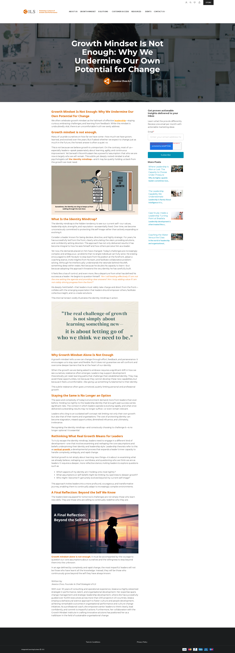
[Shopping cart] (199, 2)
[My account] (186, 2)
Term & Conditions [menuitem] (93, 642)
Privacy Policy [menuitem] (142, 642)
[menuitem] (73, 11)
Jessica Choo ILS (122, 81)
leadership (120, 120)
